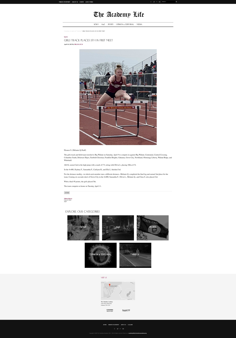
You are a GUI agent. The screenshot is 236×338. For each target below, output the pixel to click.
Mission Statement (113, 324)
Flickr (157, 2)
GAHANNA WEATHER (118, 311)
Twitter (154, 2)
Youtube (160, 2)
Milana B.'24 (78, 44)
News (96, 24)
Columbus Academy (70, 31)
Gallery (130, 324)
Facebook (151, 2)
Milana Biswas (68, 199)
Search (176, 1)
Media (139, 24)
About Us (123, 324)
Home (104, 324)
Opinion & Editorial (125, 24)
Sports (110, 24)
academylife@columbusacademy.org (138, 333)
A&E (103, 24)
